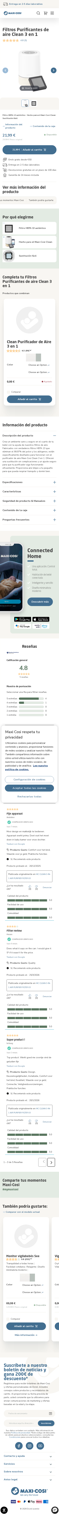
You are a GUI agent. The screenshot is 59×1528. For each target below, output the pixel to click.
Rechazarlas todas (29, 796)
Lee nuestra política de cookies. (26, 767)
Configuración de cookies (29, 779)
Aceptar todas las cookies (29, 788)
